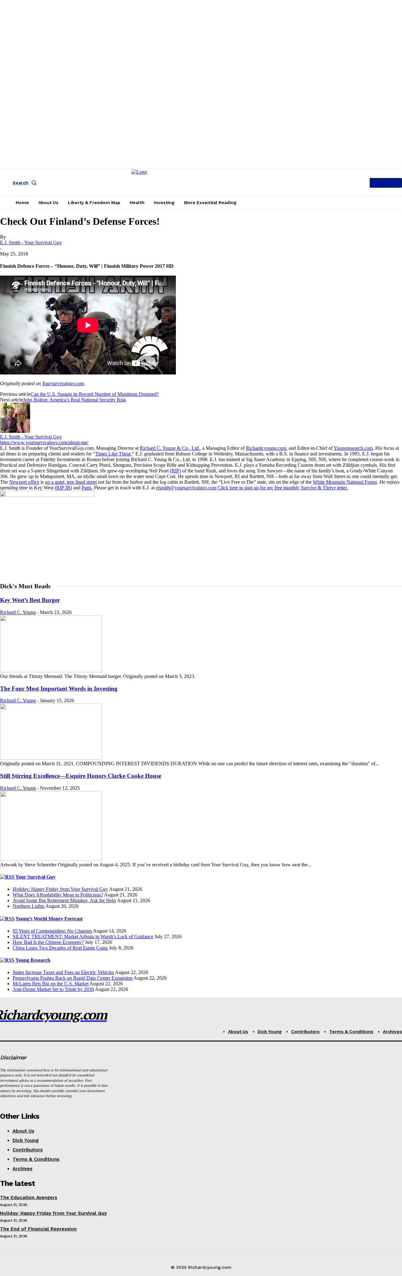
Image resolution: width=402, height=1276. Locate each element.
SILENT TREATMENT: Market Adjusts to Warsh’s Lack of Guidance (83, 936)
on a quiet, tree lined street (71, 482)
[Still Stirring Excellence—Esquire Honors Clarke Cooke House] (51, 859)
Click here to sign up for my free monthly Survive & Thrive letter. (283, 487)
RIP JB (63, 487)
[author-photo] (15, 431)
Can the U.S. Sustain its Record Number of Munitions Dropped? (94, 394)
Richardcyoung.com (266, 448)
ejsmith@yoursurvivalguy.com (186, 487)
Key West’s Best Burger (30, 600)
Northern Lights (28, 906)
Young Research (32, 960)
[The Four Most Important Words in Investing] (51, 758)
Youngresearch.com (353, 448)
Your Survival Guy (35, 877)
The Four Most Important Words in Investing (58, 688)
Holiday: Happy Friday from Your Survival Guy (60, 889)
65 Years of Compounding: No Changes (52, 931)
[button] (26, 182)
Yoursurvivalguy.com (63, 383)
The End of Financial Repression (38, 1229)
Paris (86, 487)
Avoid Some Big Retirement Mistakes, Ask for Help (64, 900)
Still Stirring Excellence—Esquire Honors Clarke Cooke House (80, 776)
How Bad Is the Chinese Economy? (48, 942)
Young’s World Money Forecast (49, 918)
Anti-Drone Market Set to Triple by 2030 (53, 989)
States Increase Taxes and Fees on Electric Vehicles (63, 972)
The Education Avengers (28, 1197)
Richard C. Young (18, 612)
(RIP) (175, 470)
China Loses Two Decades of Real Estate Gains (60, 947)
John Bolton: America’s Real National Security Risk (74, 399)
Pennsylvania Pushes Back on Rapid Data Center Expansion (73, 978)
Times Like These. (113, 453)
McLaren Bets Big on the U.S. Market (51, 983)
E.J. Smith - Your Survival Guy (31, 242)
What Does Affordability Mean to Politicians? (58, 894)
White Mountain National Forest (345, 482)
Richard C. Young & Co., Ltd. (170, 448)
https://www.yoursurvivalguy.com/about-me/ (44, 442)
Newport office (24, 482)
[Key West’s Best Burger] (51, 670)
